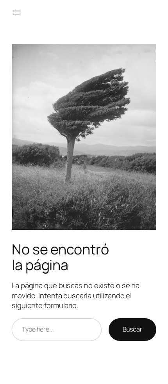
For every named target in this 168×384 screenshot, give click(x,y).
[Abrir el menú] (16, 12)
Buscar (132, 329)
